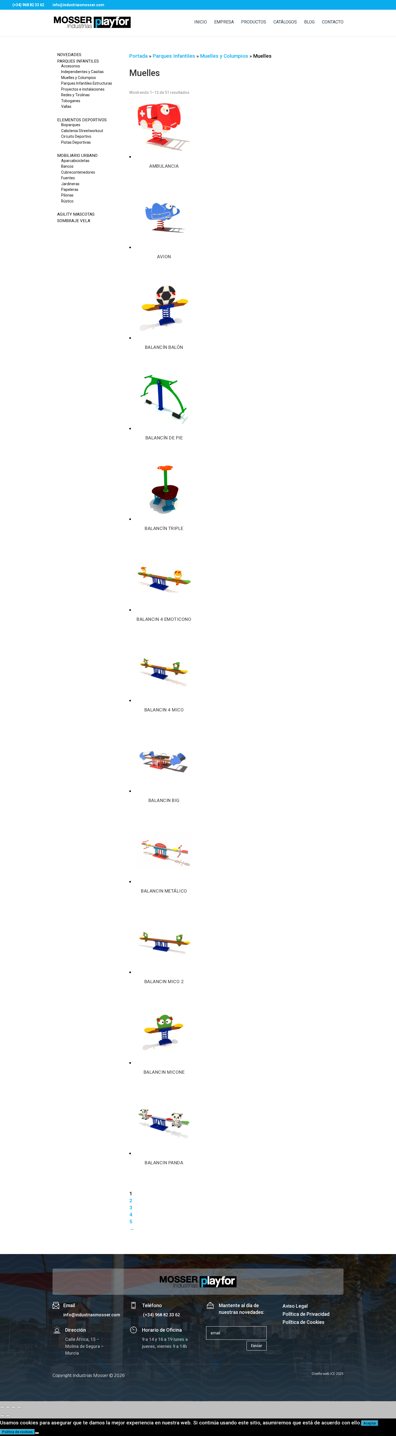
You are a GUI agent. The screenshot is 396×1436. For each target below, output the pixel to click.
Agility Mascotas (76, 214)
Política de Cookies (303, 1322)
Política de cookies (17, 1432)
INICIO (200, 22)
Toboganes (70, 101)
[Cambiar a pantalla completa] (8, 1407)
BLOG (309, 22)
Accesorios (70, 66)
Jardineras (70, 184)
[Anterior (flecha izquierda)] (2, 1416)
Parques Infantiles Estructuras (86, 83)
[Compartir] (13, 1407)
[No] (37, 1433)
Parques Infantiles (78, 61)
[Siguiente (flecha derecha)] (8, 1416)
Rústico (67, 201)
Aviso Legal (295, 1306)
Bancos (67, 166)
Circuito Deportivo (76, 136)
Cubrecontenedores (78, 172)
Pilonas (67, 195)
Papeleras (69, 189)
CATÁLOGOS (285, 22)
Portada (138, 56)
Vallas (66, 106)
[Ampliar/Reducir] (2, 1407)
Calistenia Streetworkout (82, 131)
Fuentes (68, 178)
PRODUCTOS (253, 22)
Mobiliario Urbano (77, 155)
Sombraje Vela (73, 220)
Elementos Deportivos (82, 120)
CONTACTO (332, 22)
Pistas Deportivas (76, 142)
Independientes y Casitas (82, 72)
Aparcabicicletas (75, 161)
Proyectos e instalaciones (83, 89)
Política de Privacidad (306, 1314)
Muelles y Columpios (78, 77)
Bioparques (70, 125)
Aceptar (369, 1423)
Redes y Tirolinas (75, 95)
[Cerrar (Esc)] (19, 1407)
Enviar (256, 1345)
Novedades (69, 54)
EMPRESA (224, 22)
